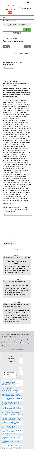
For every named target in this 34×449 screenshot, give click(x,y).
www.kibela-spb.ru (9, 211)
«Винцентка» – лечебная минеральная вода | (10, 411)
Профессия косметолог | (12, 445)
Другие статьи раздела (16, 25)
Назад (6, 47)
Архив (10, 12)
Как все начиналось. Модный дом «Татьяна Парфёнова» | (11, 403)
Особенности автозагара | (10, 442)
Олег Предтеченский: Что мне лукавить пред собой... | (11, 419)
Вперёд (27, 47)
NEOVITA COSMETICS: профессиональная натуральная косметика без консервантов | (11, 382)
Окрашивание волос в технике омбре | (12, 399)
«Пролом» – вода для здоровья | (12, 415)
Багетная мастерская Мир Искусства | (10, 427)
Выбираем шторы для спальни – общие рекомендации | (12, 408)
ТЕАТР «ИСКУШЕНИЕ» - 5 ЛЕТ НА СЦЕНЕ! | (11, 387)
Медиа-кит (11, 356)
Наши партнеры (9, 359)
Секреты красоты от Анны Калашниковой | (10, 423)
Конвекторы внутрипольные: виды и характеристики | (12, 395)
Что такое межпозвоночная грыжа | (11, 434)
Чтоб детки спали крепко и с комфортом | (11, 430)
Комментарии (9, 243)
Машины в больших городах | (11, 438)
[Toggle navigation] (4, 17)
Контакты (11, 361)
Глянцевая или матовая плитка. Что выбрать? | (11, 391)
